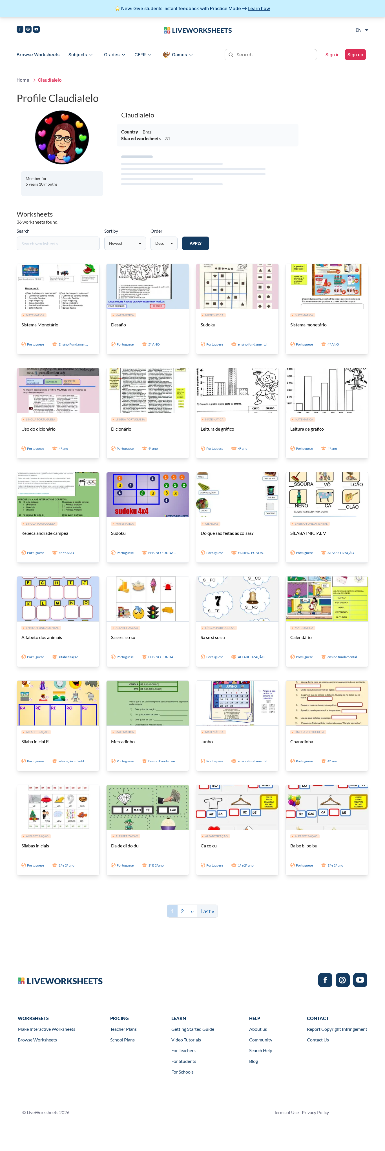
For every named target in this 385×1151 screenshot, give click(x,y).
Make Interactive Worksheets (46, 1029)
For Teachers (183, 1050)
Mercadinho (123, 741)
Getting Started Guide (192, 1029)
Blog (253, 1061)
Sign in (333, 54)
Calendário (301, 637)
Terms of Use (286, 1112)
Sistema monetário (308, 324)
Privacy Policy (315, 1112)
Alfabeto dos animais (41, 637)
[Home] (198, 30)
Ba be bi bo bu (303, 845)
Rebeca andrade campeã (44, 533)
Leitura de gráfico (217, 428)
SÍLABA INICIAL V (308, 533)
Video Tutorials (186, 1039)
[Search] (231, 54)
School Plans (122, 1039)
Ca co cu (209, 845)
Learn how (259, 8)
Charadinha (301, 741)
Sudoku (208, 324)
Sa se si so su (123, 637)
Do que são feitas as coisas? (227, 533)
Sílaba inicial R (35, 741)
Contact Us (318, 1039)
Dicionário (121, 428)
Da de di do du (125, 845)
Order (156, 230)
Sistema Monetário (39, 324)
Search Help (260, 1050)
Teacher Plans (123, 1029)
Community (260, 1039)
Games (179, 54)
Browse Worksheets (38, 54)
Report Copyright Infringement (337, 1029)
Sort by (111, 230)
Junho (207, 741)
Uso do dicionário (38, 428)
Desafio (118, 324)
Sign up (355, 54)
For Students (183, 1061)
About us (258, 1029)
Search (23, 230)
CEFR (140, 54)
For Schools (182, 1071)
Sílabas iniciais (35, 845)
